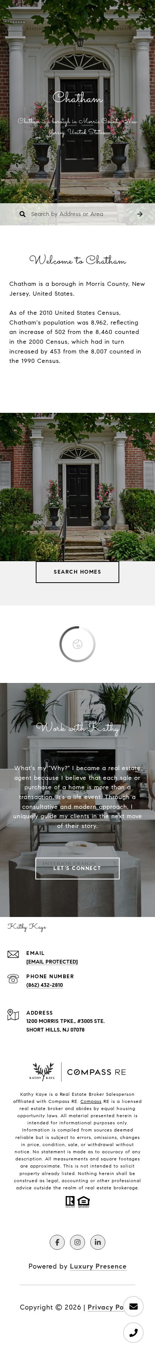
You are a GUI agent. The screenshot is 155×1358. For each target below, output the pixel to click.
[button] (140, 214)
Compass (91, 1101)
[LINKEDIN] (97, 1242)
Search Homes (77, 572)
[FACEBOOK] (57, 1242)
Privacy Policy (111, 1307)
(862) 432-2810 (44, 985)
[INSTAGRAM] (77, 1242)
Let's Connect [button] (77, 868)
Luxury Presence (98, 1266)
